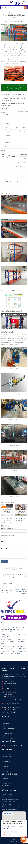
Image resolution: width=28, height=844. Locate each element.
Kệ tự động (5, 778)
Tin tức (4, 731)
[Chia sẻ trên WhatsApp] (7, 568)
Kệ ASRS (4, 780)
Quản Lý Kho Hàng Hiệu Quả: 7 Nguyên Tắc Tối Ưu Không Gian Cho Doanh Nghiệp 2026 (13, 647)
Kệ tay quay (5, 768)
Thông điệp (4, 548)
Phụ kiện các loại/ (6, 804)
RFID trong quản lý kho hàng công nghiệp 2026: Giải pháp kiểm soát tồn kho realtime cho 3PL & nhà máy (13, 629)
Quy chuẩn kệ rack (7, 733)
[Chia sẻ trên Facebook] (9, 568)
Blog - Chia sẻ (5, 723)
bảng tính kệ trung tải (17, 58)
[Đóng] (24, 821)
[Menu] (2, 3)
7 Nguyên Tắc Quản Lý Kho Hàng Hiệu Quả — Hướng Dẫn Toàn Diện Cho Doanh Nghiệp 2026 (13, 641)
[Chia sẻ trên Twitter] (12, 568)
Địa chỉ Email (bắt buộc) (7, 535)
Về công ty (5, 721)
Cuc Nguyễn (20, 21)
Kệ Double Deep (6, 759)
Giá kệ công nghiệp (7, 754)
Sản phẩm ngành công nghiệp (10, 799)
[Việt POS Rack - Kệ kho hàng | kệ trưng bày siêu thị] (14, 2)
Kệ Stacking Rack (6, 761)
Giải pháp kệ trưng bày (8, 728)
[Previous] (1, 510)
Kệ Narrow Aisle (6, 766)
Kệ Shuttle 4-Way (6, 783)
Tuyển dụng (5, 736)
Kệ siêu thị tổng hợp (7, 794)
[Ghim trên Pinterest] (18, 568)
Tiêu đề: (3, 541)
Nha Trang (7, 520)
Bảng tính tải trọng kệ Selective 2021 (14, 94)
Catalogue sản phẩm (7, 738)
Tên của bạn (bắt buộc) (7, 528)
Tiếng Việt (24, 1)
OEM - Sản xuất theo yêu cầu (9, 809)
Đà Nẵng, (12, 520)
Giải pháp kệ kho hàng (9, 12)
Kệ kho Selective (6, 756)
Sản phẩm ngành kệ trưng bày (10, 801)
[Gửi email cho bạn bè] (15, 568)
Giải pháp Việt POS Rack (18, 12)
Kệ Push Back (5, 771)
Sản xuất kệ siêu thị (7, 796)
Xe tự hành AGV (6, 785)
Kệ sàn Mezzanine (6, 764)
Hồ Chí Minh (18, 518)
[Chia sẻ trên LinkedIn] (21, 568)
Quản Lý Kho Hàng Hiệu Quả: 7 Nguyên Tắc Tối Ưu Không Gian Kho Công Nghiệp (13, 652)
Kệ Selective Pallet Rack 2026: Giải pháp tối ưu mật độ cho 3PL (13, 635)
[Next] (27, 510)
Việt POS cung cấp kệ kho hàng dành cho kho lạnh (20, 591)
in (11, 712)
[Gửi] (25, 7)
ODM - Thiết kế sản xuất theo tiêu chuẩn (12, 806)
